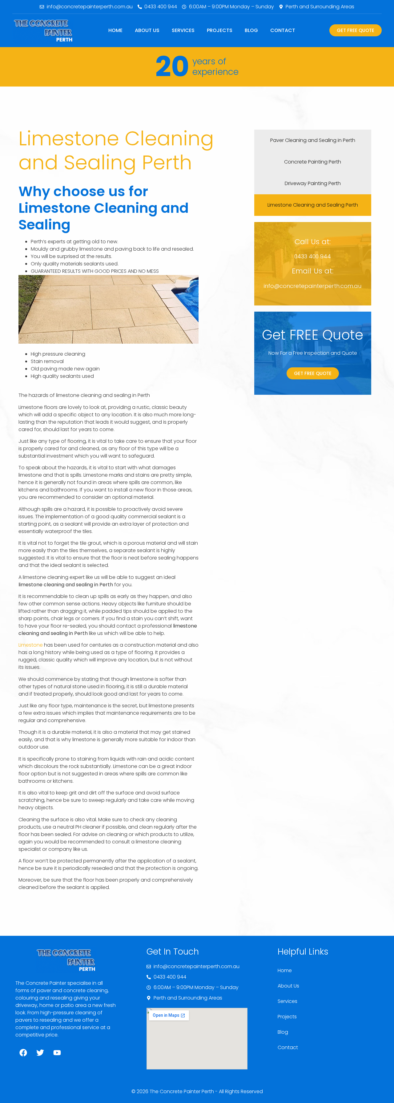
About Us (147, 30)
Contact (282, 30)
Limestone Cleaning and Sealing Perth (312, 204)
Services (183, 30)
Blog (251, 30)
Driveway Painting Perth (313, 183)
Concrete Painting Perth (312, 161)
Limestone (30, 644)
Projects (219, 30)
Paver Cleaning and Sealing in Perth (312, 140)
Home (115, 30)
